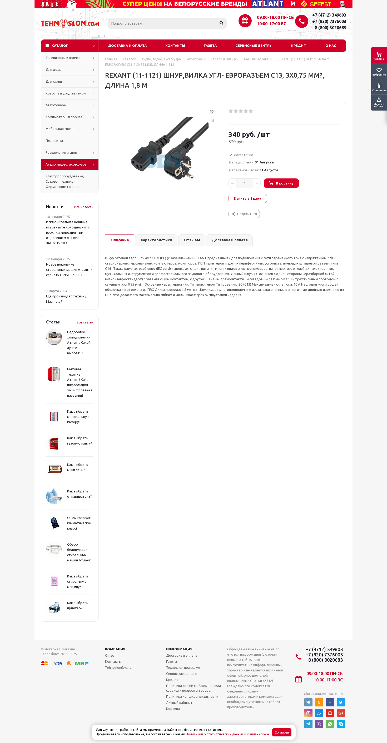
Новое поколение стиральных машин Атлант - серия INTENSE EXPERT (69, 269)
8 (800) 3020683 (330, 27)
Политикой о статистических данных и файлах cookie (227, 734)
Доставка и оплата (127, 45)
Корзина (173, 708)
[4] (246, 111)
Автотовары (56, 105)
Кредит (298, 45)
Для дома (54, 69)
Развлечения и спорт (62, 152)
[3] (241, 111)
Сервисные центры (253, 45)
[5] (251, 111)
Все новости (83, 207)
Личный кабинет (179, 702)
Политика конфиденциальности (192, 696)
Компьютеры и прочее (64, 117)
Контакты (175, 45)
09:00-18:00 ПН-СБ (275, 17)
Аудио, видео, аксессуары (66, 164)
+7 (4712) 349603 (329, 15)
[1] (231, 111)
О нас (330, 45)
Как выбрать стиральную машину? (77, 581)
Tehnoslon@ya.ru (118, 667)
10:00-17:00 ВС (271, 23)
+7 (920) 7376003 (329, 21)
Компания (115, 649)
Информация (179, 649)
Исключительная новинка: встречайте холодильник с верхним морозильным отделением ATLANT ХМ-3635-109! (68, 232)
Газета (210, 45)
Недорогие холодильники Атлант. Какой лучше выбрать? (79, 342)
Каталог (60, 45)
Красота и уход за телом (66, 93)
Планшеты (54, 140)
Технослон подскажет (184, 667)
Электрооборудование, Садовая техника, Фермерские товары (65, 181)
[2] (236, 111)
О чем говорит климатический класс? (79, 523)
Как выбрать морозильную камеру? (78, 417)
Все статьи (85, 322)
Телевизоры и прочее (63, 57)
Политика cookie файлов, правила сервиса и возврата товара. (193, 688)
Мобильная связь (59, 129)
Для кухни (54, 81)
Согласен (282, 732)
